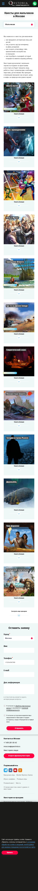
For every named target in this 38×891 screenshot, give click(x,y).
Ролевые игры (22, 779)
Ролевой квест (9, 783)
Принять (10, 852)
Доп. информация (12, 682)
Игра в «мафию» (9, 779)
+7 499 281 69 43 (10, 743)
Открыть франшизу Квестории (19, 756)
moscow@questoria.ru (12, 746)
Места (18, 783)
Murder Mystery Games (24, 775)
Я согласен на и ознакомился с (18, 708)
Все (6, 29)
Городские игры (9, 775)
